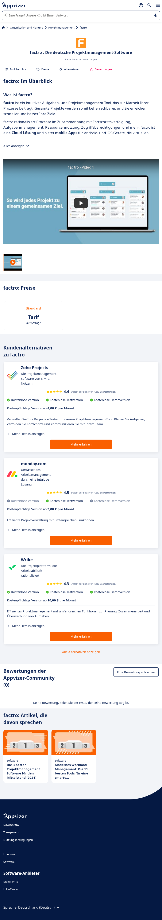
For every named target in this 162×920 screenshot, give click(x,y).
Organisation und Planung (26, 27)
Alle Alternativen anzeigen (81, 652)
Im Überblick (18, 69)
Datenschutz (11, 824)
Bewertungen (103, 69)
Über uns (9, 854)
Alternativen (72, 69)
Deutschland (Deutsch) (36, 907)
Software (9, 862)
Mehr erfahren (81, 444)
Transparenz (11, 832)
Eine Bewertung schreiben (136, 672)
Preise (45, 69)
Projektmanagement (61, 27)
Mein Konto (10, 881)
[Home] (3, 27)
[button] (81, 203)
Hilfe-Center (10, 889)
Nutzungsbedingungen (18, 840)
